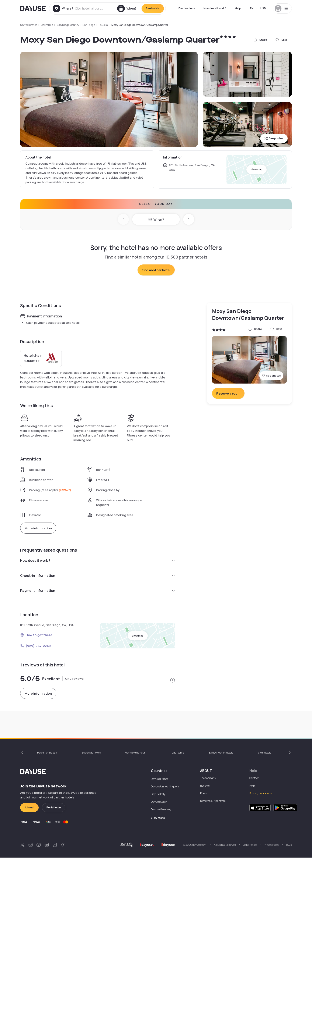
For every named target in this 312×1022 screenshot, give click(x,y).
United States (28, 25)
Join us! (29, 807)
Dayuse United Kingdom (165, 786)
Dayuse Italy (158, 794)
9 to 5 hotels (264, 752)
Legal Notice (250, 845)
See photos (276, 138)
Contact (254, 778)
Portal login (53, 807)
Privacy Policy (271, 845)
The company (208, 778)
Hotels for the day (47, 752)
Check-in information (37, 575)
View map (256, 169)
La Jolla (103, 25)
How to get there (39, 635)
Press (203, 793)
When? (158, 219)
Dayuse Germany (161, 809)
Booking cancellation (261, 793)
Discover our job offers (212, 801)
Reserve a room (228, 393)
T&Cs (289, 845)
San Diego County (68, 25)
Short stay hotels (91, 752)
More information (38, 528)
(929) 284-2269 (38, 646)
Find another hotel (156, 270)
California (47, 25)
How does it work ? (215, 8)
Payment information (37, 590)
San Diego (89, 25)
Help (238, 8)
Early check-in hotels (221, 752)
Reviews (204, 785)
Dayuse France (159, 779)
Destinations (186, 8)
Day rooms (177, 752)
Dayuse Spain (159, 802)
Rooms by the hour (134, 752)
